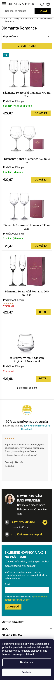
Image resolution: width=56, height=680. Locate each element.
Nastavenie (27, 662)
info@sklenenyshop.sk (27, 534)
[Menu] (3, 4)
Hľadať (42, 10)
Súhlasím (27, 672)
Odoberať (13, 606)
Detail (43, 312)
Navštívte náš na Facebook (44, 522)
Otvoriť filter (27, 45)
